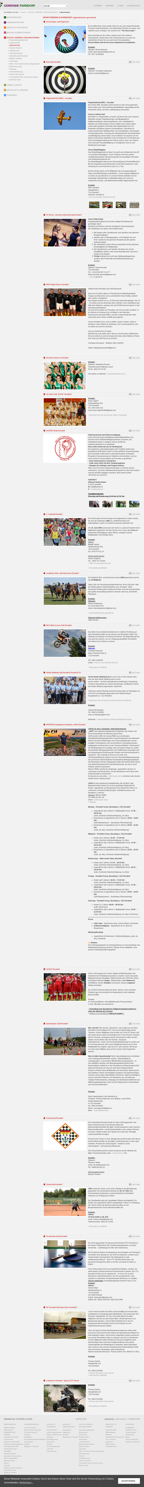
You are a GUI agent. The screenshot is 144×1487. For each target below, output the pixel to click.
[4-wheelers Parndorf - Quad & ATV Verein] (65, 1412)
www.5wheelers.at (101, 1110)
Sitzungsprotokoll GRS (11, 1446)
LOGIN (120, 6)
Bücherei (65, 1434)
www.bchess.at (118, 1153)
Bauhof (6, 1463)
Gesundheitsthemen (53, 1446)
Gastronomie (130, 1434)
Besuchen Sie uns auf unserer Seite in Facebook (108, 415)
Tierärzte (49, 1444)
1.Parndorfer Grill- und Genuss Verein (24, 77)
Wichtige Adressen (10, 1453)
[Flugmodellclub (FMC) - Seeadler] (65, 130)
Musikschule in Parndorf (70, 1437)
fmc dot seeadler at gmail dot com (102, 197)
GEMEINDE (19, 6)
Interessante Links (10, 1470)
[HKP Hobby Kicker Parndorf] (65, 316)
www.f (92, 277)
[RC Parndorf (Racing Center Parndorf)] (65, 1339)
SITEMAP (98, 6)
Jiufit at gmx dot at (115, 776)
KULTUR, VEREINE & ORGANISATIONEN (43, 12)
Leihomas (50, 1449)
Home (24, 12)
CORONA (7, 1434)
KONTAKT (110, 6)
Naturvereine (15, 51)
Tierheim (13, 69)
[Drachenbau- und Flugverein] (65, 54)
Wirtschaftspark (110, 1432)
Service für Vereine (17, 74)
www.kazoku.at (97, 489)
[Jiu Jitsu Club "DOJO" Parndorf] (65, 426)
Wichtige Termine (9, 1460)
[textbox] (54, 6)
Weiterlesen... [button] (26, 1482)
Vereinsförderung (16, 72)
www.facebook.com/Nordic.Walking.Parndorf (114, 719)
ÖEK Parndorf (8, 1430)
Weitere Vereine (16, 58)
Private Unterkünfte (132, 1439)
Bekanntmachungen (10, 1449)
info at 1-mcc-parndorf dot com (106, 663)
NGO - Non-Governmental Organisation (25, 64)
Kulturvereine (15, 43)
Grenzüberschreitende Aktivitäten (35, 1439)
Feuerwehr (14, 61)
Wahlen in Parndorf (10, 1472)
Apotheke (50, 1437)
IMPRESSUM (81, 1419)
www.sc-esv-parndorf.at (99, 1014)
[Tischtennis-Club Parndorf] (65, 1268)
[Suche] (67, 6)
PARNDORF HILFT (10, 1432)
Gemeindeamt (8, 1439)
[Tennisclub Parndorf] (65, 1216)
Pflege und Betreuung (54, 1434)
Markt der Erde (15, 80)
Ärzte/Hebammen (52, 1439)
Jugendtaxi (109, 1442)
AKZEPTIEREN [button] (128, 1481)
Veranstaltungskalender (19, 40)
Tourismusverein (131, 1432)
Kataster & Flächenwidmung (13, 1468)
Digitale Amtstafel (9, 1427)
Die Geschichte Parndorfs (32, 1430)
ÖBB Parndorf (110, 1444)
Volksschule (66, 1432)
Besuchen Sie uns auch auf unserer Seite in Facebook (110, 700)
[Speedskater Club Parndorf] (65, 1055)
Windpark (109, 1434)
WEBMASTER (134, 1419)
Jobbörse (7, 1465)
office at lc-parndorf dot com (100, 563)
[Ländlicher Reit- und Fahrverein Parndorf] (65, 605)
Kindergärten (67, 1430)
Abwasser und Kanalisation (13, 1456)
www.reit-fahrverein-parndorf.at (101, 613)
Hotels (128, 1437)
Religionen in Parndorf (31, 1446)
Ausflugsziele (130, 1427)
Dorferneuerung (16, 67)
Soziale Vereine (16, 48)
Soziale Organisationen (54, 1432)
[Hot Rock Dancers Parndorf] (65, 390)
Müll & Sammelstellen (11, 1458)
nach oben (136, 62)
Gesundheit (50, 1442)
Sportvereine (15, 45)
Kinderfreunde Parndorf (19, 56)
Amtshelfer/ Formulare (11, 1437)
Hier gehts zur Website (98, 568)
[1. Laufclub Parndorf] (65, 546)
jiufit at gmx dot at (101, 800)
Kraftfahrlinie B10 (111, 1446)
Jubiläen (27, 1444)
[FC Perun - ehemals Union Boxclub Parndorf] (65, 247)
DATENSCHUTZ (134, 6)
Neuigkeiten (28, 1437)
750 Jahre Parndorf (30, 1432)
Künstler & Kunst (131, 1430)
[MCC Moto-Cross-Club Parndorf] (65, 657)
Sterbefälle (7, 1451)
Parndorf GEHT (52, 1430)
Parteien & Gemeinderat (12, 1442)
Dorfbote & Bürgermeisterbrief (13, 1444)
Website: (93, 802)
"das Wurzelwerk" (16, 53)
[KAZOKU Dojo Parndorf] (65, 462)
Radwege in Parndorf (132, 1442)
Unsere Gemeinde (30, 1427)
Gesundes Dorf (52, 1451)
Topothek (27, 1434)
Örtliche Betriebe (111, 1430)
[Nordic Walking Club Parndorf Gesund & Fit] (65, 704)
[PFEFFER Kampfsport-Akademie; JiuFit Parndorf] (65, 756)
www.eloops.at (121, 1419)
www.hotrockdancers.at (116, 374)
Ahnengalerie (28, 1442)
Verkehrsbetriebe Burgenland (115, 1437)
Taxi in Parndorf (111, 1439)
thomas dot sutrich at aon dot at (101, 1373)
